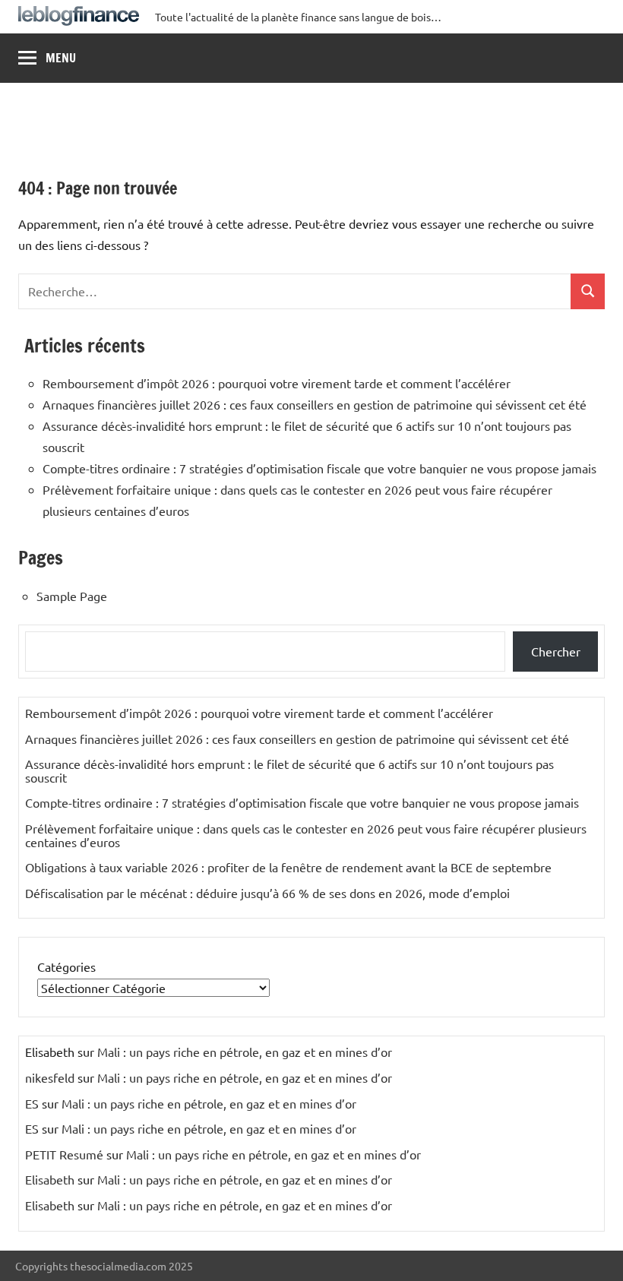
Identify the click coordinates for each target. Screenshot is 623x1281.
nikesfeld (49, 1077)
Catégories (66, 966)
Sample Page (71, 595)
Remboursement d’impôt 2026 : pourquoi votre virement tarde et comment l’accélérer (277, 383)
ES (32, 1103)
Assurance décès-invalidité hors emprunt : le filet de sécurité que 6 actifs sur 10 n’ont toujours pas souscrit (289, 770)
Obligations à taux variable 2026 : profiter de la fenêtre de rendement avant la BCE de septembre (288, 867)
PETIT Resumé (64, 1154)
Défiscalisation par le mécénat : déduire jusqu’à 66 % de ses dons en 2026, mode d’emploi (267, 892)
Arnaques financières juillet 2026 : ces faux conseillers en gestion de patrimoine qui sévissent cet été (315, 404)
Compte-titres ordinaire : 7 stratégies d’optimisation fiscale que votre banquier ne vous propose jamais (319, 468)
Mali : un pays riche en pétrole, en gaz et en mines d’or (244, 1051)
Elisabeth (49, 1179)
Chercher (555, 651)
